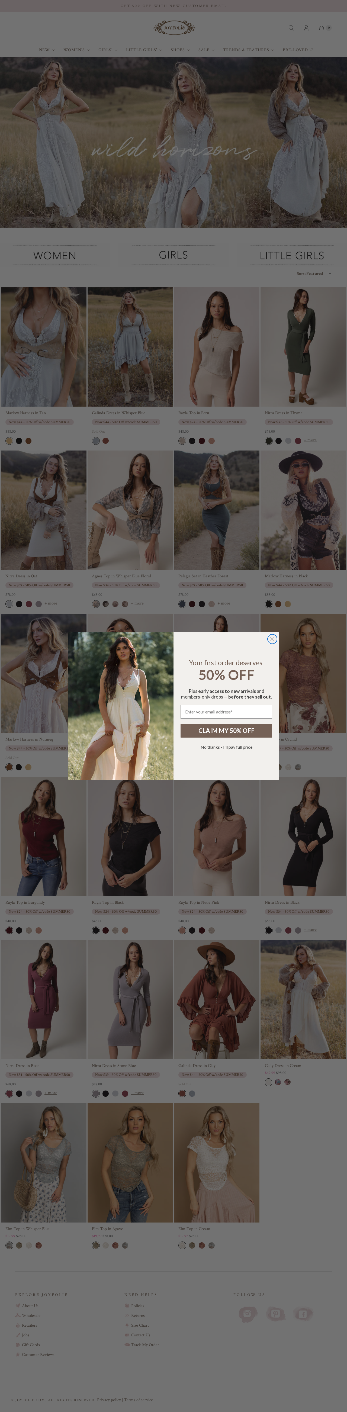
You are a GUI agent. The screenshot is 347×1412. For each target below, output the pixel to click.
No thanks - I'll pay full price (226, 747)
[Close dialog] (272, 639)
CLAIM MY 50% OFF (226, 730)
